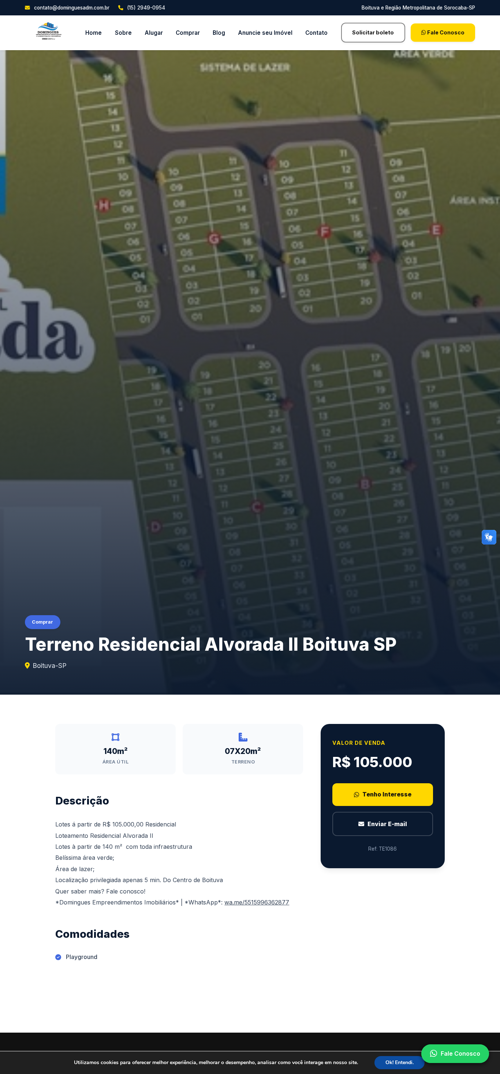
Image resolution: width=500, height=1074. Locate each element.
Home (93, 32)
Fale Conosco (445, 32)
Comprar (188, 32)
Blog (219, 32)
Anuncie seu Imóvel (265, 32)
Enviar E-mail (387, 823)
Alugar (154, 32)
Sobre (123, 32)
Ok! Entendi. (399, 1062)
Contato (316, 32)
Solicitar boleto (373, 32)
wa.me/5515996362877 (256, 902)
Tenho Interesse (386, 794)
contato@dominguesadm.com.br (71, 8)
